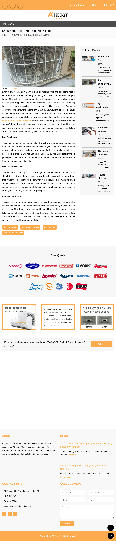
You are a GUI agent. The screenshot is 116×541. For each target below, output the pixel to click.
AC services (49, 227)
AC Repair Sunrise (30, 227)
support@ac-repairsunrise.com (17, 506)
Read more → (75, 455)
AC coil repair (10, 227)
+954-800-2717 (106, 5)
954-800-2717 (54, 342)
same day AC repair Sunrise (16, 120)
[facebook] (12, 5)
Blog (15, 88)
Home (5, 35)
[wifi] (5, 5)
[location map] (58, 390)
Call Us (101, 344)
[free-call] (19, 317)
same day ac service (13, 233)
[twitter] (20, 5)
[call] (110, 528)
